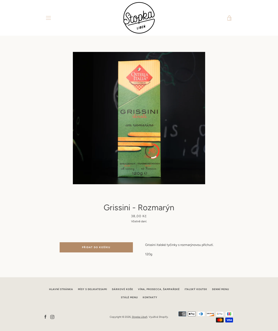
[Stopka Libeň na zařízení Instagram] (52, 317)
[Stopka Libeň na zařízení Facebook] (45, 317)
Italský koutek (196, 289)
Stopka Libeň (139, 316)
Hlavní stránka (61, 289)
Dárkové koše (122, 289)
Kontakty (150, 297)
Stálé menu (129, 297)
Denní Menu (220, 289)
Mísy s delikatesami (92, 289)
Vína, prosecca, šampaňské (159, 289)
